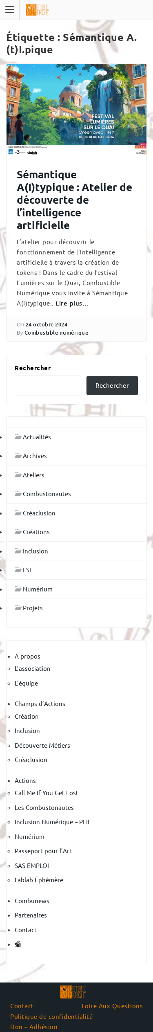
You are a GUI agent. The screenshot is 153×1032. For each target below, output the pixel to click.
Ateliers (33, 475)
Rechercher (33, 368)
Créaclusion (39, 513)
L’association (33, 668)
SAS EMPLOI (32, 865)
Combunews (32, 900)
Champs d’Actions (40, 703)
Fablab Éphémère (39, 880)
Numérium (38, 589)
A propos (27, 656)
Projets (33, 608)
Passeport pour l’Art (43, 850)
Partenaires (31, 915)
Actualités (37, 437)
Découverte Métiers (42, 745)
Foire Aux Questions (112, 1006)
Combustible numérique (56, 332)
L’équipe (26, 683)
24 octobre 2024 (47, 324)
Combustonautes (47, 493)
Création (27, 716)
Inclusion (35, 551)
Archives (35, 455)
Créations (36, 531)
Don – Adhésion (34, 1026)
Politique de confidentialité (51, 1016)
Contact (26, 929)
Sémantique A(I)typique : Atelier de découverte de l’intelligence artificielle (74, 199)
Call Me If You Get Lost (46, 792)
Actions (25, 780)
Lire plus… (72, 303)
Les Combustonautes (44, 807)
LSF (28, 569)
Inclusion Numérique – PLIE (53, 821)
